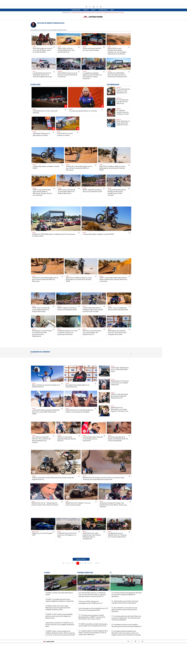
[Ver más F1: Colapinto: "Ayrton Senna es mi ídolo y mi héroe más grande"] (111, 112)
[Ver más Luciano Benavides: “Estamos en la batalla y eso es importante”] (94, 428)
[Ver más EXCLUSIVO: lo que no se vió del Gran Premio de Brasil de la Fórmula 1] (69, 64)
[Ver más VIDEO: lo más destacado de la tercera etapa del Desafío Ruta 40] (104, 397)
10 (85, 563)
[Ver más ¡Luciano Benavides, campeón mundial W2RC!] (48, 155)
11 (88, 563)
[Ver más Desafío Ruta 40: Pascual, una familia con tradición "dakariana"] (104, 384)
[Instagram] (97, 6)
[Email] (100, 6)
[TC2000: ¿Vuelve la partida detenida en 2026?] (60, 583)
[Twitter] (90, 6)
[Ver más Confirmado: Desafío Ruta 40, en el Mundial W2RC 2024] (104, 371)
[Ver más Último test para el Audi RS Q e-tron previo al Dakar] (94, 39)
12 (90, 563)
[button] (76, 10)
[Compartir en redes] (53, 47)
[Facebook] (86, 6)
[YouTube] (93, 6)
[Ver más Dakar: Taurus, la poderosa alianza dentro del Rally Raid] (119, 298)
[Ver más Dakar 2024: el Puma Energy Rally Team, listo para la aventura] (69, 39)
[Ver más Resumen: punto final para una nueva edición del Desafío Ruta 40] (94, 321)
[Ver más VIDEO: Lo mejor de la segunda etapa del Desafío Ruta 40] (68, 428)
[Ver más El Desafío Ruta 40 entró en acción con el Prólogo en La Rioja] (68, 524)
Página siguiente (81, 559)
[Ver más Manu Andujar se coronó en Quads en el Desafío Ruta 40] (47, 374)
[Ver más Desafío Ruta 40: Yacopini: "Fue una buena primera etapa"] (81, 491)
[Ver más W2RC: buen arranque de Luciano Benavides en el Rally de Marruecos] (69, 180)
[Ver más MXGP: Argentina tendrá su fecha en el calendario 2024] (94, 180)
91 (96, 563)
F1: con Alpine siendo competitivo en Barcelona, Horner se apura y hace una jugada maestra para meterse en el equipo (97, 12)
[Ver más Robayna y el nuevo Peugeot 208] (43, 524)
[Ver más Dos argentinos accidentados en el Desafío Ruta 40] (81, 374)
